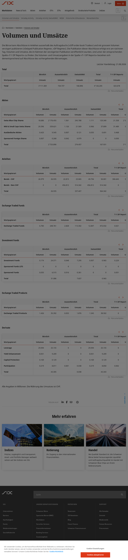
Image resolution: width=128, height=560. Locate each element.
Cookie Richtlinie (56, 551)
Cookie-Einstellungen (95, 548)
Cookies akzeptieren (95, 555)
